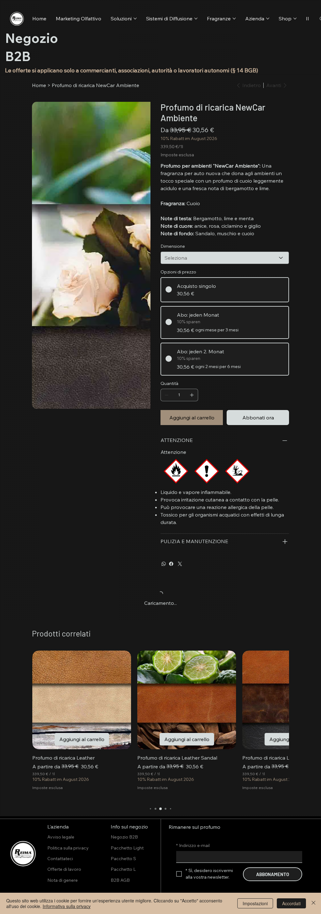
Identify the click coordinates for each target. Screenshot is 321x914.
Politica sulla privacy (68, 848)
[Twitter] (180, 564)
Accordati (291, 903)
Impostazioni (255, 903)
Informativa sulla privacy (67, 906)
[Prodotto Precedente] (44, 700)
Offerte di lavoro (64, 869)
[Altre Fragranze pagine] (234, 18)
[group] (160, 724)
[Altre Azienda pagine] (267, 18)
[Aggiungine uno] (192, 395)
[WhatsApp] (163, 564)
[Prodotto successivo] (277, 700)
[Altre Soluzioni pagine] (135, 18)
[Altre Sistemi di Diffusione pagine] (195, 18)
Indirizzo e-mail (193, 845)
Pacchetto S (123, 858)
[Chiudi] (313, 903)
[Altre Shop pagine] (295, 18)
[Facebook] (171, 564)
